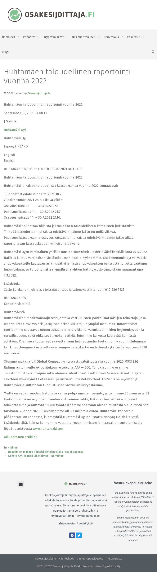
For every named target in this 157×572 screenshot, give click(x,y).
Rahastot (29, 37)
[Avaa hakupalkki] (153, 51)
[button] (20, 484)
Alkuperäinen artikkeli (20, 437)
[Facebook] (72, 535)
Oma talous (111, 37)
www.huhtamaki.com (48, 429)
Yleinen (13, 447)
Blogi (5, 52)
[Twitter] (79, 535)
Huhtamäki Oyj (15, 130)
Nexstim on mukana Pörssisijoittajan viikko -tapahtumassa (45, 451)
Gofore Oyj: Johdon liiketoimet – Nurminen (36, 456)
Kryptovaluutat (53, 37)
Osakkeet (8, 37)
